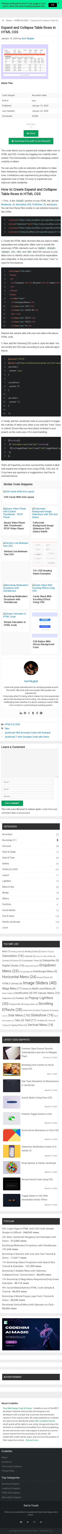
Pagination (8, 998)
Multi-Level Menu (44, 988)
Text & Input (8, 916)
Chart (39, 956)
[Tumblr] (33, 713)
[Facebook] (37, 713)
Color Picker (49, 956)
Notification (23, 992)
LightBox (6, 881)
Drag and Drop (32, 966)
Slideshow (42, 1015)
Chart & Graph (9, 851)
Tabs (6, 728)
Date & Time (8, 857)
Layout (5, 875)
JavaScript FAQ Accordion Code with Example (27, 732)
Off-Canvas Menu (46, 993)
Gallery (5, 863)
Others (5, 898)
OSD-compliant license (44, 1421)
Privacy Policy (8, 1471)
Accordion (7, 834)
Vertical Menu (40, 1025)
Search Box (29, 1010)
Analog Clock (17, 951)
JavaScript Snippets (11, 1488)
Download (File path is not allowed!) (32, 141)
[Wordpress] (25, 713)
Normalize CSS (23, 204)
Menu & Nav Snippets (11, 1497)
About (4, 1457)
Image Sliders (40, 983)
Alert (6, 951)
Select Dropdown (43, 1010)
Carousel (6, 846)
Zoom (5, 927)
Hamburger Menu (45, 971)
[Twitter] (29, 713)
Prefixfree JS (39, 204)
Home (9, 20)
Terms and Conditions (12, 1466)
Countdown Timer (32, 960)
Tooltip (6, 1025)
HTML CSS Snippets (11, 1493)
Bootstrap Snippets (10, 1484)
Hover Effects (44, 977)
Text (30, 1020)
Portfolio (6, 904)
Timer (51, 1020)
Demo (32, 133)
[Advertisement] (31, 21)
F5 (51, 5)
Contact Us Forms (11, 960)
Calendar (30, 956)
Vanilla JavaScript (11, 921)
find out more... (33, 1440)
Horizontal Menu (19, 977)
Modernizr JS (8, 204)
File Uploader (26, 972)
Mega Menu (12, 988)
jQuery (54, 204)
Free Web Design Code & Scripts (17, 1408)
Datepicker (51, 960)
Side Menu (19, 1015)
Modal (5, 892)
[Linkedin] (21, 713)
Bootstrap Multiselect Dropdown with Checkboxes (29, 1245)
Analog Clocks (33, 951)
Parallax (22, 998)
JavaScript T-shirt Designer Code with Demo (26, 736)
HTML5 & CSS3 (12, 724)
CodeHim (44, 1531)
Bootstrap (7, 840)
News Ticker (8, 993)
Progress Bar (16, 1004)
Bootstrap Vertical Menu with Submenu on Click (27, 1304)
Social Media (8, 910)
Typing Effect (19, 1025)
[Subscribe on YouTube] (21, 1522)
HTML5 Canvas (12, 983)
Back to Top (47, 951)
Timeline (41, 1020)
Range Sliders (31, 1004)
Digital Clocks (13, 965)
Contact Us (7, 1462)
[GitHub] (34, 1522)
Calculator (13, 956)
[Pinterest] (41, 713)
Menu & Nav (8, 886)
